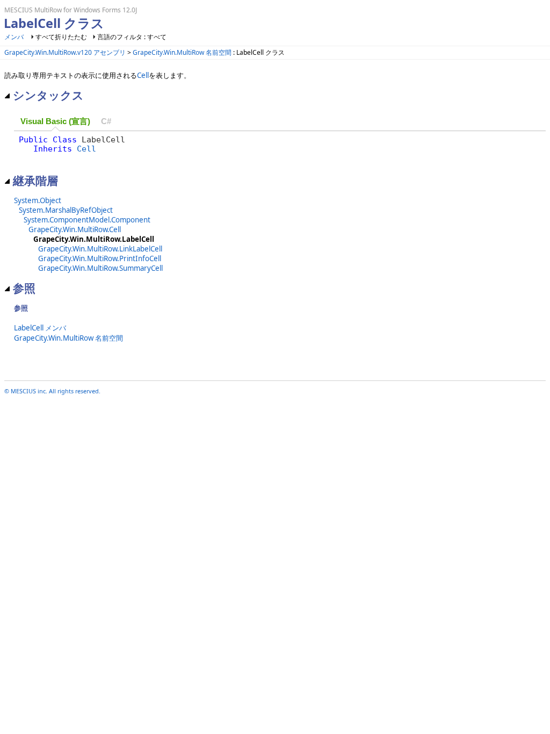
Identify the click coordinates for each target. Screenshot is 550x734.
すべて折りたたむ (61, 36)
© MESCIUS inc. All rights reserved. (52, 391)
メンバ (14, 36)
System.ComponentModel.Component (87, 220)
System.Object (37, 200)
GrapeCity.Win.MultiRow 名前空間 (182, 52)
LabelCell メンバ (40, 328)
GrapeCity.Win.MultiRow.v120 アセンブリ (65, 52)
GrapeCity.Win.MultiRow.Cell (74, 229)
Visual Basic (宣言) (55, 121)
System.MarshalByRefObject (66, 210)
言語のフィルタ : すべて (132, 36)
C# (106, 121)
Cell (143, 75)
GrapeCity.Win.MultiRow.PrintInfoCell (99, 258)
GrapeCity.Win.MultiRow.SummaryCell (100, 268)
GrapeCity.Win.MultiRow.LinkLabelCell (100, 249)
